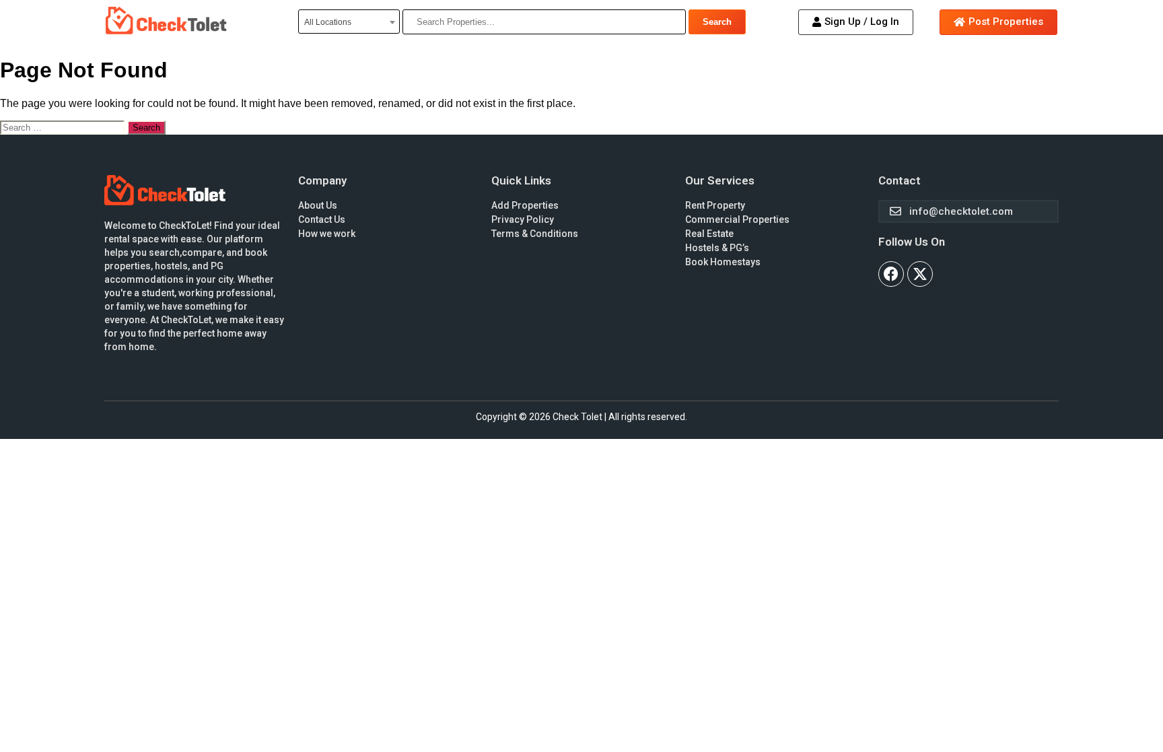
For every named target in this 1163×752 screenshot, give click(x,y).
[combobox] (349, 21)
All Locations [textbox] (327, 22)
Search (717, 22)
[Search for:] (63, 127)
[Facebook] (891, 274)
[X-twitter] (920, 274)
